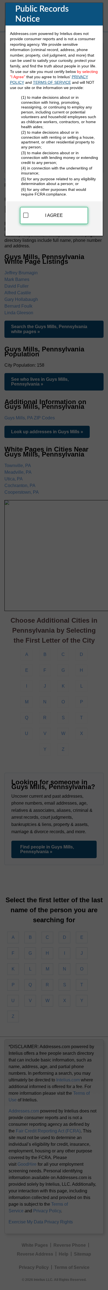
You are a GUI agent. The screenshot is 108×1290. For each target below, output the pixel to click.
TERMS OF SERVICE (52, 82)
